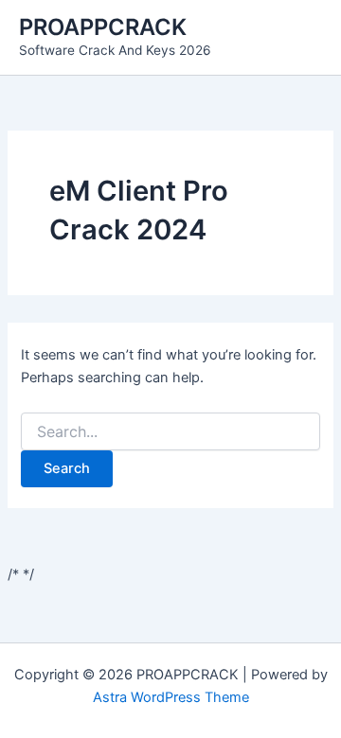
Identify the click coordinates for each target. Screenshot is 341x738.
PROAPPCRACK (103, 27)
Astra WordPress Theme (171, 697)
